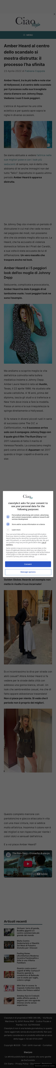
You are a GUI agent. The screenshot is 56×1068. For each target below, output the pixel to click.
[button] (28, 530)
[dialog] (28, 534)
